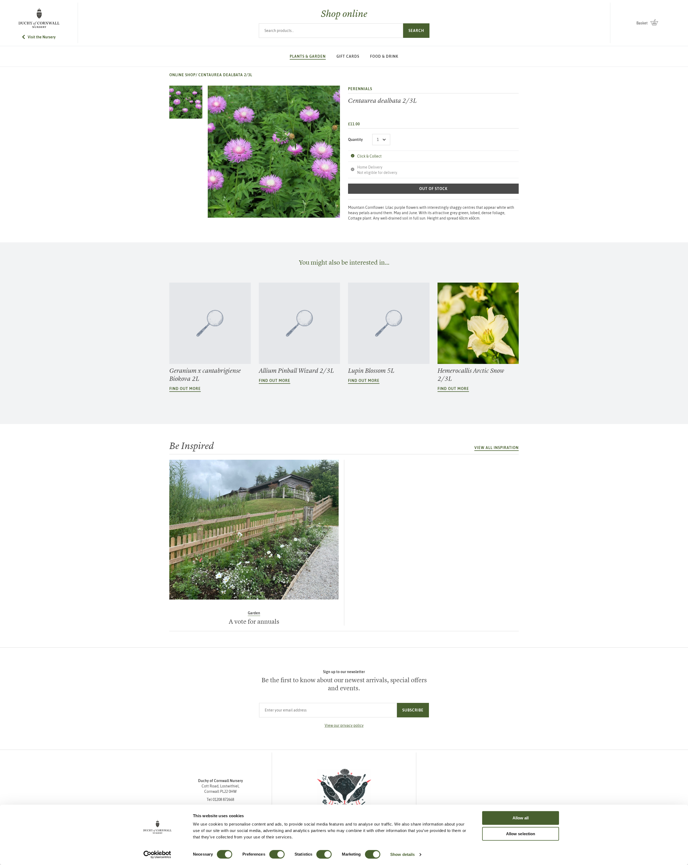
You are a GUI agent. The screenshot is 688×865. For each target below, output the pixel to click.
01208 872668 (223, 799)
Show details (402, 854)
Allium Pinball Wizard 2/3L (296, 371)
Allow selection (520, 833)
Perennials (360, 89)
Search (416, 30)
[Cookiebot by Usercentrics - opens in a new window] (157, 855)
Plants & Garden (308, 56)
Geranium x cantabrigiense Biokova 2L (205, 375)
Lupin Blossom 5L (371, 371)
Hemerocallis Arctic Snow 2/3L (471, 375)
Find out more (185, 388)
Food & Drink (384, 56)
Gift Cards (347, 56)
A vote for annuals (254, 622)
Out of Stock (433, 189)
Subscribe (413, 710)
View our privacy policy (344, 725)
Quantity (355, 139)
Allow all (521, 818)
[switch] (277, 854)
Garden (254, 613)
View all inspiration (496, 448)
